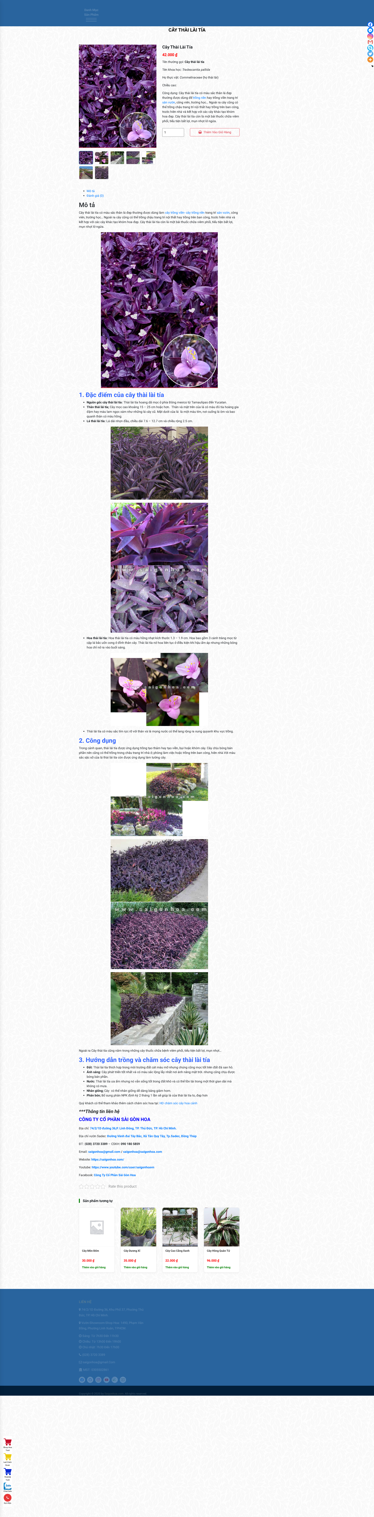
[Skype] (370, 48)
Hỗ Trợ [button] (227, 21)
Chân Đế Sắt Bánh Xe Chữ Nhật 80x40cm (280, 567)
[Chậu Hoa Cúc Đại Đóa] (255, 406)
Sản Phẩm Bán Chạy (268, 163)
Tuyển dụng (275, 1332)
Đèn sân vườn (263, 121)
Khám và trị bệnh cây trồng (174, 1325)
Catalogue (180, 21)
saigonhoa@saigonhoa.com (142, 1152)
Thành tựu (274, 1325)
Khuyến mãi (275, 1319)
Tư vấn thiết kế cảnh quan (173, 1350)
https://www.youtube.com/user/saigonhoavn (123, 1167)
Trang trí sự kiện (167, 1344)
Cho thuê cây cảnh (169, 1313)
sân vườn (168, 102)
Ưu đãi (197, 21)
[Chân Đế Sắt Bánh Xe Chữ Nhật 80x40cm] (255, 569)
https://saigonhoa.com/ (107, 1159)
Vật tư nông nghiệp (268, 213)
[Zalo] (290, 4)
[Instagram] (274, 4)
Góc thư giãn (220, 1319)
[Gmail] (370, 42)
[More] (370, 60)
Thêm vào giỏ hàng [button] (94, 1267)
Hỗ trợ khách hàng (224, 1325)
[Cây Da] (255, 328)
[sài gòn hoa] (116, 13)
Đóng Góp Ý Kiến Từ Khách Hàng (232, 1313)
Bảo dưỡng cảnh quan (171, 1307)
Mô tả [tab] (91, 191)
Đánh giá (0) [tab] (95, 196)
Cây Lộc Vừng (277, 373)
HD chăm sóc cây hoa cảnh (178, 1103)
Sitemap (217, 1332)
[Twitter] (268, 4)
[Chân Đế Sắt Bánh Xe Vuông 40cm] (255, 540)
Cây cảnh (258, 72)
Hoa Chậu (259, 142)
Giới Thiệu (144, 21)
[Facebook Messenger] (370, 30)
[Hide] (372, 66)
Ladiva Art (260, 156)
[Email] (279, 4)
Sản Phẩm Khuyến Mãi (270, 170)
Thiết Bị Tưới (7, 1478)
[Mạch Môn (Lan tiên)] (255, 482)
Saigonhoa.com (113, 1390)
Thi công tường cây (169, 1338)
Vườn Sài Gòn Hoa (279, 1344)
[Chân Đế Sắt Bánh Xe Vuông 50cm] (255, 511)
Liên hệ (162, 21)
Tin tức (212, 21)
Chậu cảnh (260, 79)
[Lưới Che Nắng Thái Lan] (255, 299)
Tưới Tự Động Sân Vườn (271, 206)
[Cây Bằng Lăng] (255, 354)
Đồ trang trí (261, 128)
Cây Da (273, 321)
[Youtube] (284, 4)
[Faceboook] (263, 4)
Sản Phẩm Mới (263, 178)
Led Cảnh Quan (8, 1463)
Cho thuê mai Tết (167, 1319)
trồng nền (199, 98)
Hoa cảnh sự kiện (266, 135)
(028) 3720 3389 (93, 1352)
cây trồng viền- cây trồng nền (185, 212)
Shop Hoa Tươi (7, 1448)
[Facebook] (370, 24)
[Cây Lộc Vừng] (255, 380)
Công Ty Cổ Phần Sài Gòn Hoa (115, 1175)
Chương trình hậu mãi (225, 1307)
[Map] (295, 4)
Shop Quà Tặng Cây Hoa (271, 185)
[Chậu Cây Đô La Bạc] (255, 453)
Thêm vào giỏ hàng (217, 132)
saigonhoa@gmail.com (104, 1152)
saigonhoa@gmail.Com (99, 1359)
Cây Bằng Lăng (278, 347)
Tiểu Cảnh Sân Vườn (268, 192)
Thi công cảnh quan (169, 1332)
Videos (272, 1338)
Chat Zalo (8, 1491)
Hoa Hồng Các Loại (267, 149)
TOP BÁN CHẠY (262, 199)
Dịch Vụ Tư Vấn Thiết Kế (271, 114)
